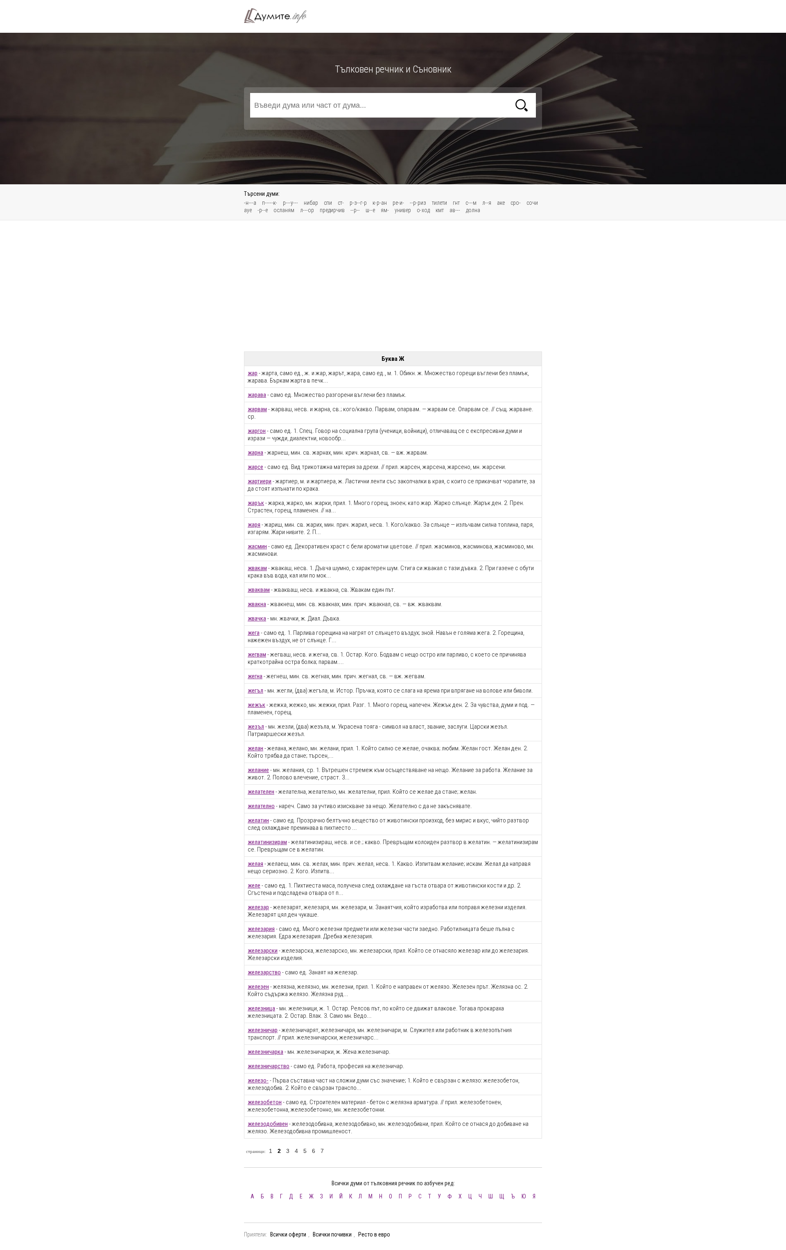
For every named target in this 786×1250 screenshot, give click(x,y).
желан (255, 748)
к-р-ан (380, 202)
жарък (256, 503)
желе (254, 885)
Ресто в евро (374, 1234)
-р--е (262, 210)
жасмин (257, 546)
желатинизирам (267, 842)
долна (473, 210)
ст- (341, 202)
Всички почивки (332, 1234)
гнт (456, 202)
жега (254, 632)
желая (255, 863)
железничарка (265, 1051)
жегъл (255, 690)
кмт (440, 210)
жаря (254, 524)
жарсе (255, 467)
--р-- (355, 210)
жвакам (257, 568)
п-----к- (269, 202)
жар (252, 373)
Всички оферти (288, 1234)
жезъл (256, 726)
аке (501, 202)
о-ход (423, 210)
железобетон (265, 1102)
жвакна (257, 604)
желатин (258, 820)
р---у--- (290, 202)
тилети (439, 202)
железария (261, 929)
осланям (283, 210)
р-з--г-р (358, 202)
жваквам (259, 589)
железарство (264, 972)
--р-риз (418, 202)
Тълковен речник (280, 15)
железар (258, 907)
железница (261, 1008)
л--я (486, 202)
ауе (248, 210)
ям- (385, 210)
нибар (311, 202)
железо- (258, 1080)
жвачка (257, 618)
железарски (263, 950)
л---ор (307, 210)
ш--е (370, 210)
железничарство (268, 1066)
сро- (515, 202)
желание (258, 770)
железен (258, 986)
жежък (256, 705)
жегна (255, 676)
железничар (263, 1030)
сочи (532, 202)
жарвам (257, 409)
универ (403, 210)
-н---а (250, 202)
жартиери (259, 481)
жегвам (257, 654)
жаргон (257, 431)
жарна (255, 452)
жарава (257, 395)
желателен (261, 791)
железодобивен (268, 1124)
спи (328, 202)
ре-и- (398, 202)
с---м (471, 202)
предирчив (332, 210)
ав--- (454, 210)
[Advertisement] (393, 286)
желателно (261, 806)
